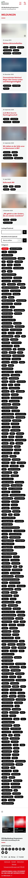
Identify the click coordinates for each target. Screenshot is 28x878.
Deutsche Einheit (7, 346)
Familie (5, 378)
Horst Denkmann (7, 446)
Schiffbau (15, 686)
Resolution (5, 670)
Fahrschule (5, 375)
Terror (23, 719)
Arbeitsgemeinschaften (9, 274)
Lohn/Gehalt (15, 563)
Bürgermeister (19, 326)
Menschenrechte (14, 583)
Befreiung (5, 291)
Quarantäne (6, 647)
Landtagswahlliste (7, 550)
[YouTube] (20, 849)
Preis (4, 644)
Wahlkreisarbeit (20, 761)
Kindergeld (5, 485)
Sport (17, 706)
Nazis (4, 605)
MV (20, 566)
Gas (13, 391)
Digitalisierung (7, 349)
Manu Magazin (15, 573)
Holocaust (19, 443)
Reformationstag (7, 657)
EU (14, 349)
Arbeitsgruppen (7, 278)
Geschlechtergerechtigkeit (10, 407)
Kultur (4, 515)
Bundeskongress (7, 310)
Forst (10, 385)
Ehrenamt (21, 349)
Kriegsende (16, 511)
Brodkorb (5, 307)
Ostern (22, 621)
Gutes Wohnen (15, 430)
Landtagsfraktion (15, 537)
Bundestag (18, 313)
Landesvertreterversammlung (11, 527)
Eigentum (12, 352)
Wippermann (17, 780)
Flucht (4, 385)
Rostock (5, 677)
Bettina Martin (6, 294)
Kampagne (5, 476)
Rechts (21, 651)
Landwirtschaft (7, 557)
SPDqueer (5, 683)
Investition (5, 463)
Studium (12, 716)
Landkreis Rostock (19, 531)
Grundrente (15, 424)
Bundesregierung (7, 313)
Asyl (4, 284)
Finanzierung (21, 382)
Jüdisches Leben (7, 472)
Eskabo (22, 362)
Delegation (14, 339)
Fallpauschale (15, 375)
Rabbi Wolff (22, 647)
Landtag (5, 537)
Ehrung (5, 352)
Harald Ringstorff (20, 440)
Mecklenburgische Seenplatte (10, 579)
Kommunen (6, 502)
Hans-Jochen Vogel (8, 440)
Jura (22, 466)
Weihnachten (15, 774)
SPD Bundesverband (8, 680)
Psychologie (21, 644)
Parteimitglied (6, 631)
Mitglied (18, 589)
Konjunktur (6, 505)
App (4, 271)
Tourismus (5, 729)
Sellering (5, 693)
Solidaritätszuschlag (8, 699)
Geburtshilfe (20, 391)
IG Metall (17, 450)
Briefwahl (17, 304)
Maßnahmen (19, 576)
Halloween (20, 433)
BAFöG (23, 287)
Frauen (17, 385)
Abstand (10, 261)
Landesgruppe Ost (7, 521)
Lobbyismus (6, 563)
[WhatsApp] (23, 849)
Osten (16, 621)
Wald (12, 767)
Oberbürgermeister (8, 618)
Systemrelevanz (7, 719)
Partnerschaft (6, 634)
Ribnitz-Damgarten (8, 673)
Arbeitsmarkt (6, 281)
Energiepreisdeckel (18, 356)
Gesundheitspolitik (8, 414)
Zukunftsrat (16, 793)
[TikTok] (16, 849)
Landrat (5, 534)
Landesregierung (7, 524)
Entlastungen (16, 359)
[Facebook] (2, 849)
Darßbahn (5, 339)
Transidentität (6, 732)
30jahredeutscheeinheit (9, 258)
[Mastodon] (6, 852)
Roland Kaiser (19, 673)
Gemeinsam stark (16, 398)
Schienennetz (6, 686)
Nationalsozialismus (8, 602)
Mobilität (14, 592)
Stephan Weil (6, 709)
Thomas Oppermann (8, 722)
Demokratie (6, 343)
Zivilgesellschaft (7, 790)
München (5, 599)
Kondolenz (15, 502)
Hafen (12, 433)
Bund (12, 307)
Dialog (16, 346)
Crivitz (17, 336)
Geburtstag (6, 394)
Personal (15, 634)
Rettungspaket (16, 670)
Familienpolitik (14, 378)
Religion (5, 667)
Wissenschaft (15, 784)
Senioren (13, 693)
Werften (12, 777)
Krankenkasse (6, 511)
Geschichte (16, 404)
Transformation (15, 729)
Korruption (6, 508)
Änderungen (18, 797)
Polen (17, 638)
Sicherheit (21, 693)
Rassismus (13, 651)
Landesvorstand (7, 531)
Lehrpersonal (15, 560)
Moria (16, 596)
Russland (12, 677)
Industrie (13, 456)
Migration (11, 586)
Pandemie (21, 625)
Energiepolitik (6, 356)
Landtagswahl (20, 540)
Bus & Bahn (17, 323)
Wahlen (15, 758)
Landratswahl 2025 (15, 534)
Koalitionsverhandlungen (17, 495)
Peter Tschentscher (8, 638)
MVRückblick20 (17, 570)
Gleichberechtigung (8, 417)
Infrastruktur (6, 459)
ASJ (4, 261)
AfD (4, 265)
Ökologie (11, 800)
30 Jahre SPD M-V (7, 255)
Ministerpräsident (7, 589)
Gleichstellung (20, 417)
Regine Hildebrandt (8, 664)
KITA (15, 472)
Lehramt (16, 557)
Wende (4, 777)
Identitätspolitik (7, 453)
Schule (23, 686)
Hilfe (12, 443)
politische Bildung (7, 797)
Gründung (5, 430)
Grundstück (16, 427)
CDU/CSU (5, 330)
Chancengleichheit (16, 330)
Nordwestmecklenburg (9, 615)
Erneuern (14, 362)
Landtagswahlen (19, 547)
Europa (11, 365)
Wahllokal (19, 764)
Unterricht (15, 742)
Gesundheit (16, 411)
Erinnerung (6, 362)
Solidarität (21, 696)
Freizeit (5, 388)
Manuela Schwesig (8, 576)
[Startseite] (2, 811)
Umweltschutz (15, 738)
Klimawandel (15, 492)
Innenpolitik (16, 459)
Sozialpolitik (18, 703)
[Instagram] (6, 849)
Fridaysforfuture (14, 388)
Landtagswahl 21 (7, 547)
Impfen (16, 453)
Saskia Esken (14, 683)
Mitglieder (5, 592)
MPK (15, 566)
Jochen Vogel (21, 463)
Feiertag (5, 382)
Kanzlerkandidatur (8, 479)
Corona (19, 333)
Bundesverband (7, 323)
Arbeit (9, 271)
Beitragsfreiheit (15, 291)
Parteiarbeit (13, 628)
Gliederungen (6, 420)
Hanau (4, 437)
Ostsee (4, 625)
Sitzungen (12, 696)
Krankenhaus (15, 508)
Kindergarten (19, 482)
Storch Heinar (14, 712)
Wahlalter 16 (6, 758)
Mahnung (5, 573)
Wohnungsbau (16, 787)
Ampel (10, 265)
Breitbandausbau (7, 304)
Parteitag (16, 631)
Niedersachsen (6, 609)
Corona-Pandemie (7, 336)
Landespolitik (19, 521)
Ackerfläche (19, 261)
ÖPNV (4, 800)
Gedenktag (6, 398)
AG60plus (21, 258)
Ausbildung (21, 284)
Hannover (19, 437)
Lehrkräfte (5, 560)
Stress (22, 712)
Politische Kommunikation (10, 641)
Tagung (16, 719)
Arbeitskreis (17, 278)
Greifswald (6, 424)
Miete (4, 586)
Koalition (5, 495)
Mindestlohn (21, 586)
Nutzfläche (21, 615)
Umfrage (5, 738)
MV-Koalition (6, 570)
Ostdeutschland (7, 621)
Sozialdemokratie (7, 703)
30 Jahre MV (12, 252)
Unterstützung (7, 745)
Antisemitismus (18, 268)
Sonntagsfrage (21, 699)
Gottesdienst (16, 420)
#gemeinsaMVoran (16, 248)
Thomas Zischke (7, 725)
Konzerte (14, 505)
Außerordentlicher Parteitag (10, 287)
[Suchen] (25, 232)
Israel (13, 463)
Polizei (22, 641)
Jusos (4, 469)
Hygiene (17, 446)
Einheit (20, 352)
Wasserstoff (6, 774)
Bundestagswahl (7, 317)
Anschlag (17, 265)
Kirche (4, 489)
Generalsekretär (14, 401)
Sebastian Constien (16, 690)
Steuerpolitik (16, 709)
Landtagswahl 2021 (8, 544)
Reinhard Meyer (20, 664)
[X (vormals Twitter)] (13, 849)
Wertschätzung (7, 780)
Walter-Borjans (7, 771)
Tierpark (16, 725)
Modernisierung (7, 596)
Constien (11, 333)
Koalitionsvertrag (7, 498)
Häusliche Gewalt (7, 450)
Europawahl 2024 (7, 369)
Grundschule (6, 427)
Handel (11, 437)
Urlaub (16, 745)
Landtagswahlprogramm (9, 553)
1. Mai (4, 252)
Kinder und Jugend (8, 482)
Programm (11, 644)
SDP (19, 677)
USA (10, 735)
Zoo (16, 790)
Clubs (4, 333)
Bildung (11, 297)
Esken (4, 365)
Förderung (5, 391)
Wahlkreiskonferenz (8, 764)
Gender (5, 401)
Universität (6, 742)
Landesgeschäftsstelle (8, 518)
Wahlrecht (5, 767)
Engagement (6, 359)
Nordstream (20, 612)
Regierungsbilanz (7, 660)
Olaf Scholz (19, 618)
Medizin (5, 583)
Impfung (5, 456)
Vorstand (15, 754)
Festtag (12, 382)
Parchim (5, 628)
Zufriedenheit (6, 793)
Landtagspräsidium (8, 540)
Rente (23, 667)
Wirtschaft (5, 784)
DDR (23, 336)
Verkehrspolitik (7, 751)
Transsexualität (17, 732)
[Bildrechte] (12, 826)
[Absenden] (25, 240)
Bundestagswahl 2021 (9, 320)
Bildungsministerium (8, 300)
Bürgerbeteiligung (7, 326)
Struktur (5, 716)
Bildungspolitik (21, 300)
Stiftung (5, 712)
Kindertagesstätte (16, 485)
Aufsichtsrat (11, 284)
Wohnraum (6, 787)
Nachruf (13, 599)
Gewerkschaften (20, 414)
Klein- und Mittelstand (15, 489)
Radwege (5, 651)
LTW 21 (17, 515)
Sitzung (5, 696)
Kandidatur (15, 476)
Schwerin (5, 690)
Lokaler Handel (7, 566)
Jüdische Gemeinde (14, 469)
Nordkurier (17, 609)
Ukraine (17, 735)
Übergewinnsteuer (8, 803)
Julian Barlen (14, 466)
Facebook (18, 372)
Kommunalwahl (19, 498)
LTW (10, 515)
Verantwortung (7, 748)
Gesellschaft (6, 411)
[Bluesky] (2, 852)
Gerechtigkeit (6, 404)
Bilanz (4, 297)
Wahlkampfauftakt (8, 761)
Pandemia (12, 625)
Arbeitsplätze (16, 281)
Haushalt (5, 443)
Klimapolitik (6, 492)
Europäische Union (8, 372)
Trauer (4, 735)
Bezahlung (16, 294)
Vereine (16, 748)
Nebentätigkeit (13, 605)
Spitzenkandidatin (7, 706)
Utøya (22, 745)
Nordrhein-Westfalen (8, 612)
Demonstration (16, 343)
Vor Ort (16, 751)
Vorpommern (6, 754)
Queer (14, 647)
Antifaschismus (7, 268)
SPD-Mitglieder (21, 680)
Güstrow (5, 433)
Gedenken (15, 394)
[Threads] (9, 849)
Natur (18, 602)
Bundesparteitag (19, 310)
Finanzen (5, 248)
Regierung (18, 657)
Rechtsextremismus (8, 654)
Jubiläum (5, 466)
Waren (15, 771)
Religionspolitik (14, 667)
